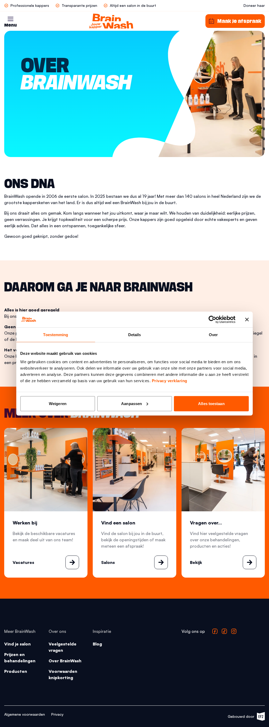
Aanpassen (131, 403)
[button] (10, 19)
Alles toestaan (211, 403)
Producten (15, 671)
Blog (97, 644)
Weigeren (57, 403)
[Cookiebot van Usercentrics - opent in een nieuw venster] (212, 320)
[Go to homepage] (111, 21)
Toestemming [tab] (55, 334)
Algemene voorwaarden (24, 714)
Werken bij (25, 523)
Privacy (57, 714)
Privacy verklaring (169, 380)
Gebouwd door (244, 717)
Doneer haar (254, 5)
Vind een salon (118, 523)
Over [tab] (213, 334)
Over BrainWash (65, 660)
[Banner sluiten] (247, 319)
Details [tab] (134, 334)
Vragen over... (206, 523)
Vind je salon (17, 644)
